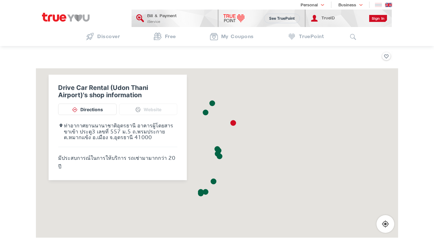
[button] (233, 123)
